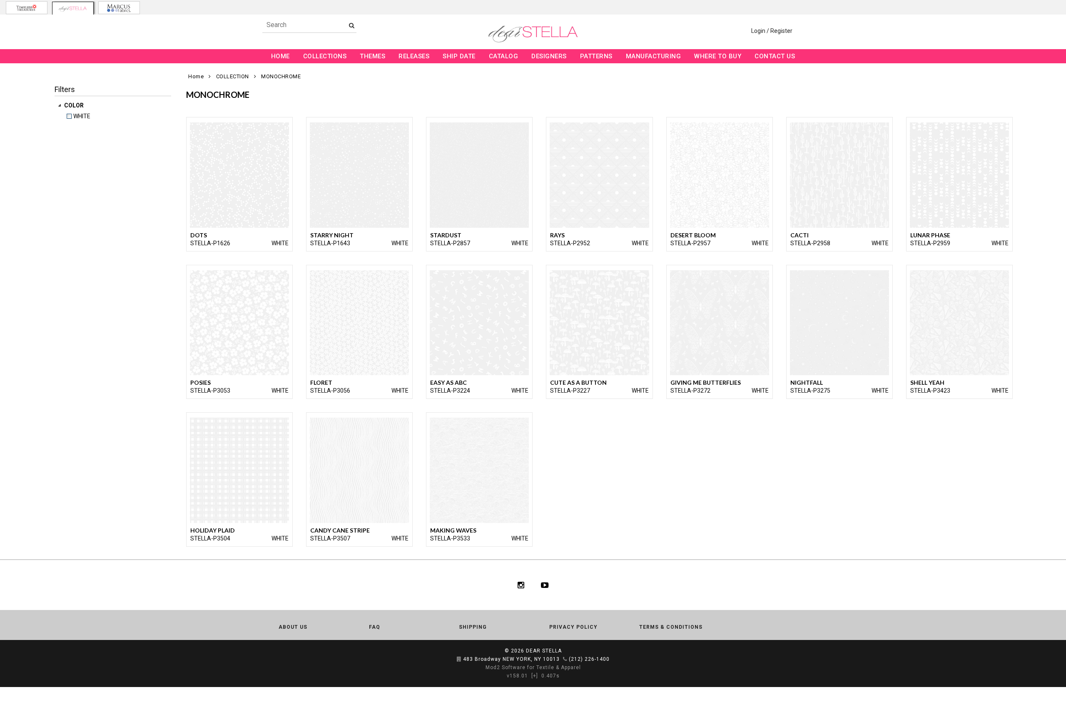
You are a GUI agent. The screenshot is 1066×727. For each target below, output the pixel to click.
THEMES (372, 56)
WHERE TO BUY (717, 56)
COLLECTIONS (325, 56)
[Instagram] (521, 585)
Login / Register (771, 30)
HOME (280, 56)
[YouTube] (545, 585)
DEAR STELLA (544, 651)
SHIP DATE (459, 56)
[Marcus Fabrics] (119, 7)
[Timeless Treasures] (26, 7)
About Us (293, 627)
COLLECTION (232, 76)
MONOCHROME (281, 76)
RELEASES (414, 56)
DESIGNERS (549, 56)
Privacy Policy (573, 627)
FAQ (374, 627)
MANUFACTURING (653, 56)
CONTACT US (775, 56)
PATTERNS (596, 56)
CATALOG (503, 56)
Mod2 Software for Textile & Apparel (533, 667)
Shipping (473, 627)
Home (196, 76)
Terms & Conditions (670, 627)
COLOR (74, 105)
